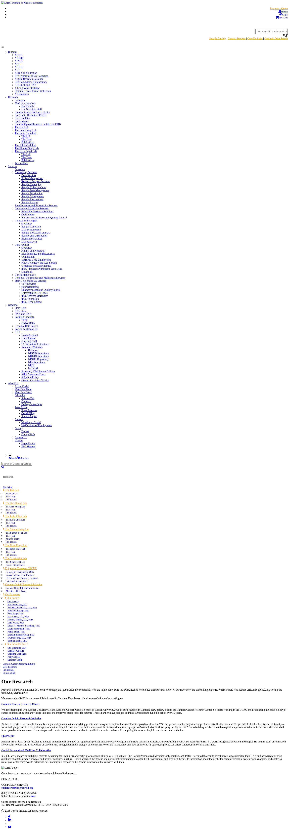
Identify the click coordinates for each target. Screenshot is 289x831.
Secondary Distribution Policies (38, 371)
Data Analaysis (29, 241)
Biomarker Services (31, 238)
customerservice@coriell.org (17, 787)
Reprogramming (30, 286)
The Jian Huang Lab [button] (16, 503)
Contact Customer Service (35, 380)
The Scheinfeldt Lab (25, 145)
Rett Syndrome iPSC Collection (31, 75)
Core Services (28, 175)
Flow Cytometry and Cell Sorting (39, 262)
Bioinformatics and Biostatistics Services (36, 205)
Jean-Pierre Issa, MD (17, 604)
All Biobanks (22, 94)
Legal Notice (28, 443)
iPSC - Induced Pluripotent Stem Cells (41, 268)
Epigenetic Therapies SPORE (30, 115)
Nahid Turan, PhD (16, 631)
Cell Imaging (28, 256)
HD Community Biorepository (31, 82)
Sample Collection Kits (33, 187)
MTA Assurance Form (33, 374)
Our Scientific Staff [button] (16, 644)
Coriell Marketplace (25, 274)
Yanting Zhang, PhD (17, 640)
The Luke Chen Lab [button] (16, 516)
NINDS (19, 60)
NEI (17, 69)
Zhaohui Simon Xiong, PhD (21, 634)
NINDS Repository (38, 359)
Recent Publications (15, 565)
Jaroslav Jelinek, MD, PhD (20, 619)
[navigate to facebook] (9, 816)
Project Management (32, 178)
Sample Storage (29, 202)
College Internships (31, 404)
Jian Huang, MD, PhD (18, 616)
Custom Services (237, 38)
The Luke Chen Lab (15, 519)
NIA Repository (36, 362)
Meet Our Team (23, 389)
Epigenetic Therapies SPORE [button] (21, 568)
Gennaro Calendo (16, 650)
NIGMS (19, 57)
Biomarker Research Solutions (37, 211)
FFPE (24, 320)
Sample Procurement (32, 199)
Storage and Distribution (34, 235)
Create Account (29, 335)
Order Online (28, 338)
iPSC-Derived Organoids (34, 295)
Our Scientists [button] (12, 594)
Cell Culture (27, 214)
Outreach (26, 401)
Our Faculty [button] (13, 598)
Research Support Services (35, 181)
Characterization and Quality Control (40, 289)
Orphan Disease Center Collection (33, 91)
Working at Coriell (31, 422)
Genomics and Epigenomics (36, 265)
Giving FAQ (28, 434)
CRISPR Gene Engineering (36, 259)
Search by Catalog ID (26, 329)
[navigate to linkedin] (9, 820)
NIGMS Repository (38, 353)
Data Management (31, 229)
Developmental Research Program (22, 578)
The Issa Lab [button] (12, 490)
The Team (26, 139)
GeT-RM (33, 368)
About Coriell (22, 386)
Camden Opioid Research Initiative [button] (23, 584)
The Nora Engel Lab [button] (16, 545)
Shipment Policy (30, 377)
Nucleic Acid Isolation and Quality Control (44, 217)
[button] (284, 35)
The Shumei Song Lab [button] (17, 529)
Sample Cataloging (31, 184)
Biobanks (33, 350)
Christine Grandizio (17, 653)
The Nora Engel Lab (15, 548)
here (33, 796)
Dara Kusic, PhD (16, 622)
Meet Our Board (23, 392)
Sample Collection (31, 226)
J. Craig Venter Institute (27, 88)
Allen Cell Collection (26, 72)
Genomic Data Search (276, 38)
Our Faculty (27, 106)
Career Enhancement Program (20, 575)
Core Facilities (255, 38)
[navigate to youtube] (9, 826)
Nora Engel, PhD (16, 613)
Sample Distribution (31, 193)
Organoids (26, 271)
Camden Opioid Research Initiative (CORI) (38, 124)
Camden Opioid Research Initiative (22, 588)
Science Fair (27, 398)
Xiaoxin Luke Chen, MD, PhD (22, 607)
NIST (31, 365)
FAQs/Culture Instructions (35, 344)
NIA (17, 63)
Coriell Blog (27, 413)
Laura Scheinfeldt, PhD (19, 628)
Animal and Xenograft (33, 250)
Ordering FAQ (29, 341)
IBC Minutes (28, 446)
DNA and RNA (23, 313)
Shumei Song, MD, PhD (19, 637)
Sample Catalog (217, 38)
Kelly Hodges (14, 656)
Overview (20, 100)
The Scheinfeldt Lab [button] (16, 558)
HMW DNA (28, 323)
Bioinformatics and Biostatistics (38, 253)
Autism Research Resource (29, 78)
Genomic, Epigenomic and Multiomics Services (40, 277)
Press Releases (29, 410)
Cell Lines (20, 310)
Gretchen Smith (15, 659)
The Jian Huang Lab (25, 130)
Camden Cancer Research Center (32, 112)
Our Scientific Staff (31, 109)
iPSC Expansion (30, 298)
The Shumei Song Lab (27, 148)
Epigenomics (21, 121)
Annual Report (29, 416)
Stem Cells (20, 307)
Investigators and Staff (16, 581)
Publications (27, 142)
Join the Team (12, 538)
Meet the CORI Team (16, 591)
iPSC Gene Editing (31, 301)
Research (8, 476)
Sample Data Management (35, 190)
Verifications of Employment (36, 425)
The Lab (25, 136)
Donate (25, 431)
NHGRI (19, 66)
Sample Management (32, 196)
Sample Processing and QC (35, 232)
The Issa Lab (21, 127)
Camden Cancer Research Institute (19, 663)
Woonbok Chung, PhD (18, 610)
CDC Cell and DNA (26, 85)
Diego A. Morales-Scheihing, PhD (24, 625)
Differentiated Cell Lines (34, 292)
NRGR (18, 54)
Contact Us (21, 437)
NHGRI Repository (38, 356)
